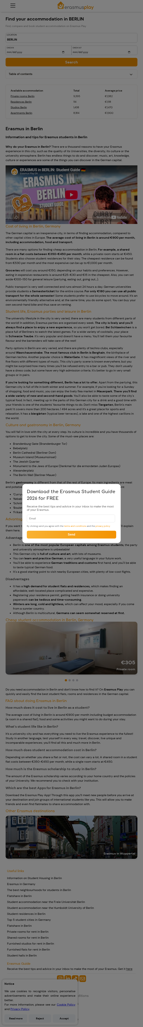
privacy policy (103, 526)
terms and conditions (75, 526)
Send (71, 534)
